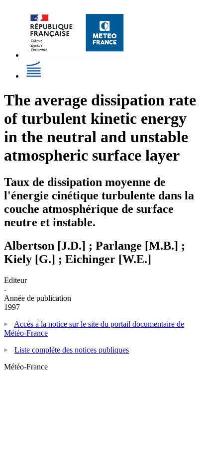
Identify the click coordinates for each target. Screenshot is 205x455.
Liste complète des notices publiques (71, 350)
